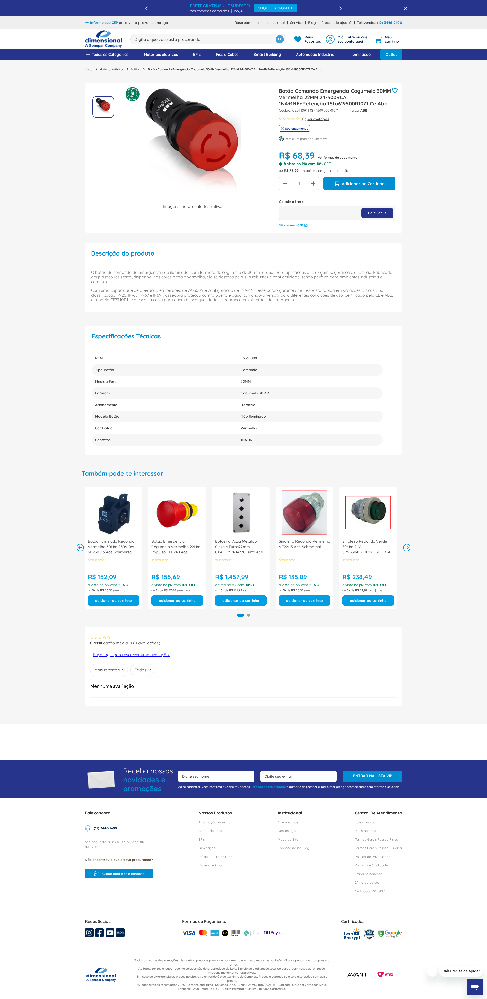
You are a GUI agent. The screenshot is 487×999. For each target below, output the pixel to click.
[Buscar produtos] (280, 39)
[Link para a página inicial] (88, 69)
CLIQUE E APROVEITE (275, 8)
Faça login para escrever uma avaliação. (131, 654)
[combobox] (208, 39)
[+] (314, 183)
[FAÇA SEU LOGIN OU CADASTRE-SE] (347, 39)
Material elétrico (111, 69)
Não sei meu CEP (291, 225)
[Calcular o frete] (377, 213)
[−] (284, 183)
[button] (240, 615)
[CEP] (337, 209)
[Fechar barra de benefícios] (404, 8)
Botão (134, 69)
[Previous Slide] (146, 8)
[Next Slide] (340, 8)
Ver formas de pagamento (337, 157)
